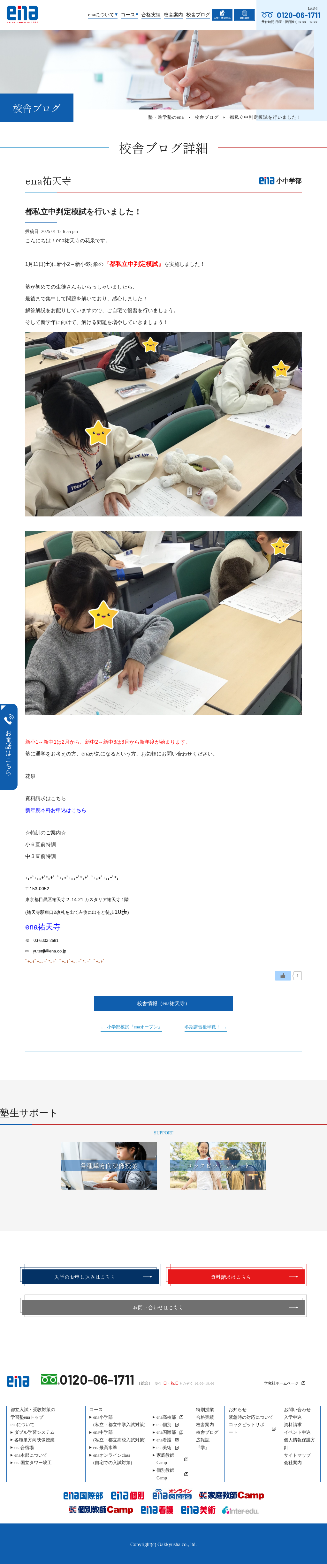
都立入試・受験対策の (33, 1413)
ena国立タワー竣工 (33, 1462)
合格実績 (151, 14)
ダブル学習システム (34, 1432)
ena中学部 (119, 1436)
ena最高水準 (105, 1447)
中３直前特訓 (40, 856)
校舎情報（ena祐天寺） (163, 1003)
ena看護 (163, 1440)
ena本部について (30, 1455)
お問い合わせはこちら (158, 1307)
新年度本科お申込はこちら (56, 810)
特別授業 (205, 1409)
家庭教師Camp (165, 1459)
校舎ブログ (198, 14)
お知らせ (238, 1409)
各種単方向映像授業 (34, 1440)
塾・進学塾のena (166, 117)
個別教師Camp (165, 1474)
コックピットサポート (246, 1428)
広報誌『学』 (202, 1444)
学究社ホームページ (281, 1383)
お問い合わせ (297, 1409)
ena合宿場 (24, 1447)
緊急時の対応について (251, 1417)
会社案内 (293, 1462)
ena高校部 (166, 1417)
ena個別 (163, 1424)
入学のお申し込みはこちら (85, 1277)
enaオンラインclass (112, 1459)
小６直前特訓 (40, 844)
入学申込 (293, 1417)
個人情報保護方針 (299, 1444)
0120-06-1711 (299, 15)
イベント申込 (297, 1432)
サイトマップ (297, 1455)
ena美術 (163, 1447)
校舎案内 (173, 14)
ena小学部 (119, 1421)
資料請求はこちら (45, 798)
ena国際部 (166, 1432)
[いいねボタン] (283, 976)
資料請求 (293, 1424)
